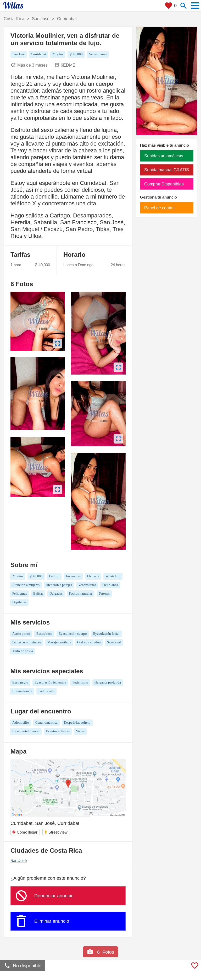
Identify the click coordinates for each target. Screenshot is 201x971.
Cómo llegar (24, 832)
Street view (56, 831)
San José (18, 860)
